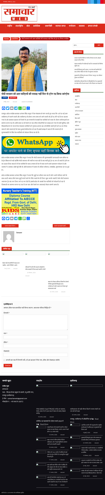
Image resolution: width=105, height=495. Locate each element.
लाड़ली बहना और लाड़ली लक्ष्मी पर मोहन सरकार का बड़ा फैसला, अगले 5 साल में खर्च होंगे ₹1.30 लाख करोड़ (58, 429)
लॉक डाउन (77, 137)
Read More (44, 424)
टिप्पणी (7, 313)
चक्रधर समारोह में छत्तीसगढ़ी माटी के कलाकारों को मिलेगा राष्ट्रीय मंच (88, 65)
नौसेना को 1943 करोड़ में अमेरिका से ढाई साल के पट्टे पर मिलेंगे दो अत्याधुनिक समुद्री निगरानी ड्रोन (57, 454)
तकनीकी (48, 26)
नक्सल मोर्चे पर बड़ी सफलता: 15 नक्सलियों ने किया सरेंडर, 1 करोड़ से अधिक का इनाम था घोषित (92, 450)
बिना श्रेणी (77, 118)
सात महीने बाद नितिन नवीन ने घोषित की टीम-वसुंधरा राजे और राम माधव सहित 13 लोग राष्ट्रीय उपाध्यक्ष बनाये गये (57, 467)
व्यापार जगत (60, 26)
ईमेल (6, 342)
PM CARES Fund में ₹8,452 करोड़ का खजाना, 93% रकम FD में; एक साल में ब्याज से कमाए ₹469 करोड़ (51, 411)
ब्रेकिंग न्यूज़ (78, 122)
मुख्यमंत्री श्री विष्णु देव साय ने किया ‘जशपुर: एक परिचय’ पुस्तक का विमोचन (88, 76)
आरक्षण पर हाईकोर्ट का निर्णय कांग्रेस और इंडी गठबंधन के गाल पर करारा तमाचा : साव (91, 461)
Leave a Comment (27, 102)
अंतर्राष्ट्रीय (19, 26)
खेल (28, 26)
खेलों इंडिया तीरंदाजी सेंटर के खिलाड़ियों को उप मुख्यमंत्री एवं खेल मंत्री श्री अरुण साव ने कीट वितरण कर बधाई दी (88, 82)
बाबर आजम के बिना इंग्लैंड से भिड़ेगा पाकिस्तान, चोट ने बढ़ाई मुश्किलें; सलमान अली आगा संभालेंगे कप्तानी (57, 442)
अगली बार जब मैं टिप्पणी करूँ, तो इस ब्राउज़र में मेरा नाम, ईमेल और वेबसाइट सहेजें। (33, 360)
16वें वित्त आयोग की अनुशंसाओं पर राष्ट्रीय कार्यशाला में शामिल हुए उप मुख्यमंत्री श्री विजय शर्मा (91, 427)
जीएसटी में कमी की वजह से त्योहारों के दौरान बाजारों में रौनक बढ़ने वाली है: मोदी (35, 268)
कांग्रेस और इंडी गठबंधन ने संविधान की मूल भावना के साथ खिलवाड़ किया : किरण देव (91, 472)
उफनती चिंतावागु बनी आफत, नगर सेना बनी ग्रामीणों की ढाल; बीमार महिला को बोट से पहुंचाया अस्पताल (87, 71)
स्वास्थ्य (82, 26)
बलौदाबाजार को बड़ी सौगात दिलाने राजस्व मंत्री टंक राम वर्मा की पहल (85, 410)
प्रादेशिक (36, 26)
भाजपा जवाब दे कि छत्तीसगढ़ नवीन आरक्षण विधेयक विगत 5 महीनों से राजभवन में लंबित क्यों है (12, 226)
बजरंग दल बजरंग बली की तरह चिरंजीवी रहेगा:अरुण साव (62, 226)
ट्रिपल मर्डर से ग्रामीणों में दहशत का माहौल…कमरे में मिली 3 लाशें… (11, 264)
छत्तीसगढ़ (77, 103)
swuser (15, 101)
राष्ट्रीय (9, 26)
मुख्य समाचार (13, 98)
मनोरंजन (72, 26)
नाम (5, 333)
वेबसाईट (6, 351)
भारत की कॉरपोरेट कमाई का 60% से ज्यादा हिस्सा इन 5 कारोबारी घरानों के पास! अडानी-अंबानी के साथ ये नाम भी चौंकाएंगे (57, 479)
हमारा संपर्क (93, 26)
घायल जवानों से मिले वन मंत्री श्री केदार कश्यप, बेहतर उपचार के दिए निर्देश (87, 59)
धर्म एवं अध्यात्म (79, 111)
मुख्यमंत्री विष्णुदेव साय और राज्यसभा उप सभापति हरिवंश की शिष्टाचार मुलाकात (91, 439)
